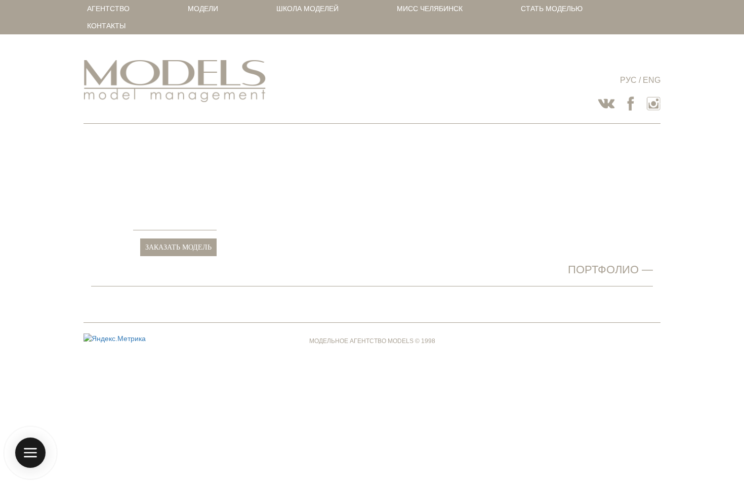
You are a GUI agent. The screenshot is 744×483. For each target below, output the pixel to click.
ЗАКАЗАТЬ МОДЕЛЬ (178, 247)
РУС (628, 80)
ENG (651, 80)
